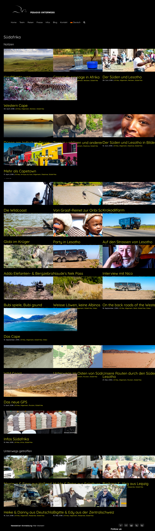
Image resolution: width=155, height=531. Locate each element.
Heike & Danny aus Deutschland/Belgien (38, 512)
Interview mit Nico (118, 273)
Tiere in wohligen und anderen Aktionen (86, 142)
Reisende (131, 487)
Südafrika (94, 80)
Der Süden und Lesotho (122, 77)
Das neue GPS (15, 402)
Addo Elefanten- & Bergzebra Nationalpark (40, 273)
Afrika (116, 80)
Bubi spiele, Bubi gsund (23, 305)
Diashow (86, 146)
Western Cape (16, 105)
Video (45, 340)
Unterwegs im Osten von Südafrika (82, 373)
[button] (84, 22)
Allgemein (79, 80)
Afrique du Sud (26, 174)
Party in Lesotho (66, 242)
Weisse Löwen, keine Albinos (76, 305)
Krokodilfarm (113, 210)
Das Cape (12, 336)
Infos (22, 442)
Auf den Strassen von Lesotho (127, 242)
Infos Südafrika (16, 439)
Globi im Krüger (17, 241)
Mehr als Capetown (20, 171)
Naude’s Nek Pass (68, 273)
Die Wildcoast (15, 210)
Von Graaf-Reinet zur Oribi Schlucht (82, 210)
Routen (86, 377)
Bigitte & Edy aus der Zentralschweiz (83, 512)
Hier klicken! (38, 526)
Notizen (87, 80)
